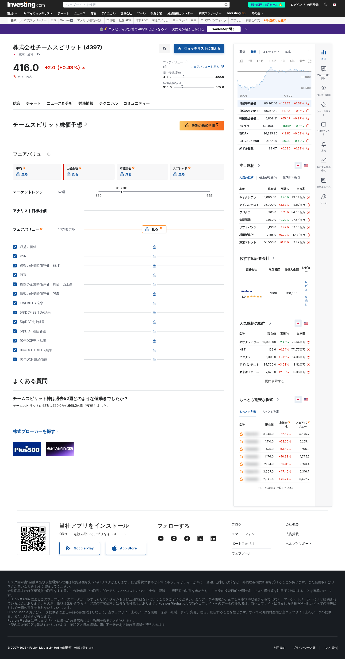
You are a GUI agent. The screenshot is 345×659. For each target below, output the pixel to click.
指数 (254, 51)
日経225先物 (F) (250, 111)
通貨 (242, 51)
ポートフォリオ (243, 543)
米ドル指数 (246, 148)
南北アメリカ (160, 20)
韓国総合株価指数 (250, 118)
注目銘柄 (246, 165)
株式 (13, 20)
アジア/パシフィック (213, 20)
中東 (193, 20)
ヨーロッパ (180, 20)
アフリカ (236, 20)
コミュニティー (136, 103)
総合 (16, 103)
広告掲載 (292, 534)
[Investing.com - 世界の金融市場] (26, 4)
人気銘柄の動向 (252, 323)
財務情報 (85, 103)
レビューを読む (306, 293)
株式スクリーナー (210, 13)
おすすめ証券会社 (254, 258)
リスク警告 (330, 647)
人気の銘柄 (246, 177)
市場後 (111, 20)
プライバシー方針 (304, 647)
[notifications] (326, 4)
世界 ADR (125, 20)
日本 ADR (141, 20)
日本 (53, 20)
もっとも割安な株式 (256, 399)
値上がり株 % (268, 177)
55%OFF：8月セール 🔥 (266, 4)
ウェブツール (241, 553)
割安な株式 (253, 20)
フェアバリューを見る (205, 66)
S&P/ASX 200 (249, 141)
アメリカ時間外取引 (90, 20)
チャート (33, 103)
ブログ (237, 524)
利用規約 (279, 647)
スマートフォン (243, 534)
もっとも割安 (247, 411)
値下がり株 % (291, 177)
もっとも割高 (270, 411)
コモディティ (270, 51)
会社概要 (292, 524)
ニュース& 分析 (60, 103)
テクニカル (108, 103)
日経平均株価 (247, 103)
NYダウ (244, 126)
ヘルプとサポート (299, 543)
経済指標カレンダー (180, 13)
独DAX (244, 133)
